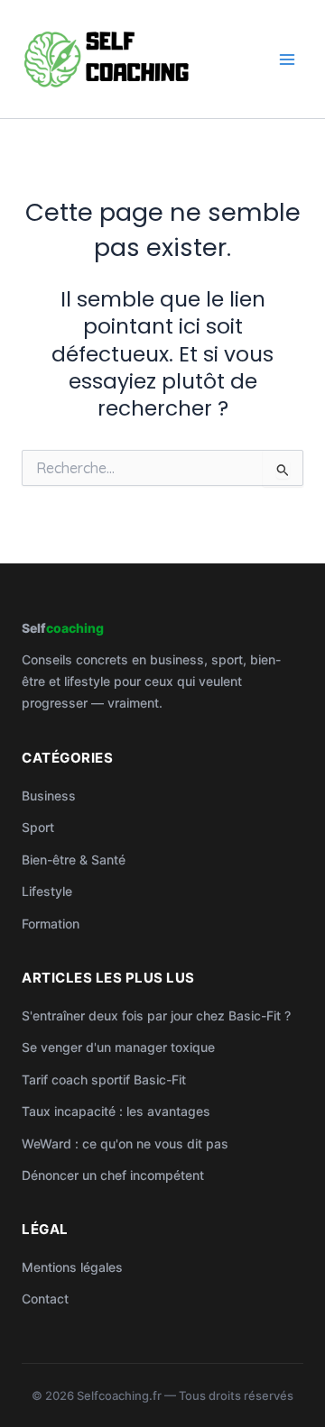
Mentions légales (72, 1267)
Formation (50, 923)
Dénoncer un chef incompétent (113, 1175)
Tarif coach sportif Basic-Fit (104, 1079)
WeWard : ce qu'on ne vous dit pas (125, 1143)
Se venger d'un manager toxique (118, 1047)
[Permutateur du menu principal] (287, 59)
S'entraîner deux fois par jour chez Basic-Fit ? (156, 1015)
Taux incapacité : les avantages (116, 1111)
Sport (38, 827)
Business (49, 795)
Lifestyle (47, 891)
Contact (45, 1298)
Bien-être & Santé (73, 859)
